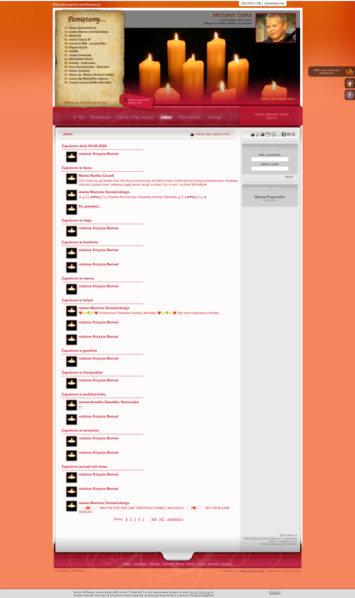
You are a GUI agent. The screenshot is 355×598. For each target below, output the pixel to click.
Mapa (128, 564)
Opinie (190, 564)
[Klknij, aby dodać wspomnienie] (274, 134)
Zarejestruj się (274, 3)
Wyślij (288, 176)
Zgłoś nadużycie (288, 535)
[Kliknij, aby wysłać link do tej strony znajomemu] (279, 134)
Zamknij (275, 592)
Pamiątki (155, 564)
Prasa (180, 564)
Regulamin (140, 564)
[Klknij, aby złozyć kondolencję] (257, 134)
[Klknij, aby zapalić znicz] (253, 134)
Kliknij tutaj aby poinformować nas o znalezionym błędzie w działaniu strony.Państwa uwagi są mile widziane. (270, 541)
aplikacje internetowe (252, 570)
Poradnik (168, 564)
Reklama (214, 564)
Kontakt (226, 564)
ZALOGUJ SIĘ (251, 3)
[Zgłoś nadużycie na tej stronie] (293, 134)
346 (154, 519)
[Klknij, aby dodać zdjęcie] (262, 134)
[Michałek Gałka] (275, 40)
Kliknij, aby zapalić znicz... (279, 99)
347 (162, 519)
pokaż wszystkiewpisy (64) (138, 101)
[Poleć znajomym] (284, 134)
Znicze (68, 134)
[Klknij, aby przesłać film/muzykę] (268, 134)
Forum (201, 564)
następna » (175, 519)
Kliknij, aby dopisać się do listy (85, 102)
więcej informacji (201, 592)
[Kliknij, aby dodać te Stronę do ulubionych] (289, 134)
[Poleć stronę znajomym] (350, 95)
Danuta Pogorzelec (270, 197)
